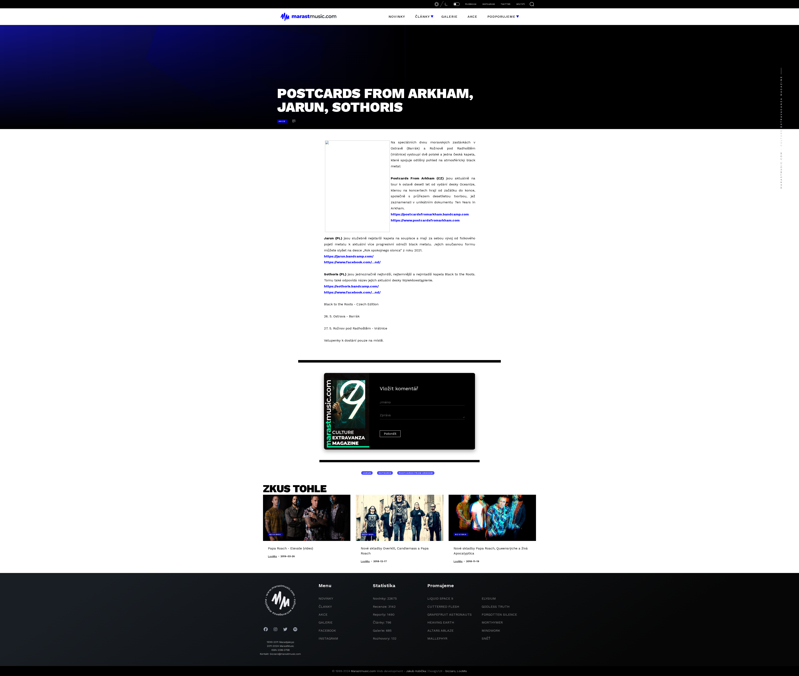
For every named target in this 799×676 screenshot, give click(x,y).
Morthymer (492, 622)
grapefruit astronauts (449, 614)
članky (325, 607)
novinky (326, 598)
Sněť (486, 638)
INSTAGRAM (488, 4)
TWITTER (505, 4)
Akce (472, 17)
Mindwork (491, 631)
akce (323, 614)
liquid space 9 (440, 598)
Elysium (489, 598)
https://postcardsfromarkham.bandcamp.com (430, 214)
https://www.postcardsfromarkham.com (425, 220)
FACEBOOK (470, 4)
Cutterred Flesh (443, 607)
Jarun (367, 473)
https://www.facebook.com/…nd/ (352, 262)
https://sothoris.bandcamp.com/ (351, 286)
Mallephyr (437, 638)
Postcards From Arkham (416, 473)
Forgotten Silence (499, 614)
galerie (326, 622)
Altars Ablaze (440, 631)
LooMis (462, 671)
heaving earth (440, 622)
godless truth (496, 607)
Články (422, 17)
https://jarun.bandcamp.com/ (348, 256)
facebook (327, 631)
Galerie (449, 17)
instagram (328, 638)
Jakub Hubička (416, 671)
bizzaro (450, 671)
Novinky (396, 17)
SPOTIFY (520, 4)
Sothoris (385, 473)
